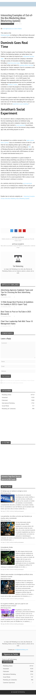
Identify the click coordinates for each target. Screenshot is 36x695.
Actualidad (18, 397)
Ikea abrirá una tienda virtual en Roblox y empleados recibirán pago (18, 246)
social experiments (27, 183)
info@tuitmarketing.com (21, 649)
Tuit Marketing (18, 266)
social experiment (21, 125)
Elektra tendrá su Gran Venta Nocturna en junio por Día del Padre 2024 (18, 239)
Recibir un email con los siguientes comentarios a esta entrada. (18, 380)
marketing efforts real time (26, 65)
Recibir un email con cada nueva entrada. (12, 383)
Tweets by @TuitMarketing (9, 659)
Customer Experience (18, 682)
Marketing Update (5, 35)
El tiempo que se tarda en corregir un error (14, 491)
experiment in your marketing (21, 104)
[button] (7, 4)
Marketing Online (18, 394)
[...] (25, 508)
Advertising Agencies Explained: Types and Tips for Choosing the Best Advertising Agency (17, 292)
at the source (21, 511)
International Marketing (7, 24)
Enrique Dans (7, 493)
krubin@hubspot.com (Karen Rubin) (12, 28)
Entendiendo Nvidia (7, 547)
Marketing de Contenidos (18, 408)
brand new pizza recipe (14, 63)
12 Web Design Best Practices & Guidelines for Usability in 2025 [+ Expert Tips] (17, 303)
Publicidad (18, 400)
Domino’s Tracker (13, 84)
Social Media (18, 406)
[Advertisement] (18, 135)
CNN (29, 147)
